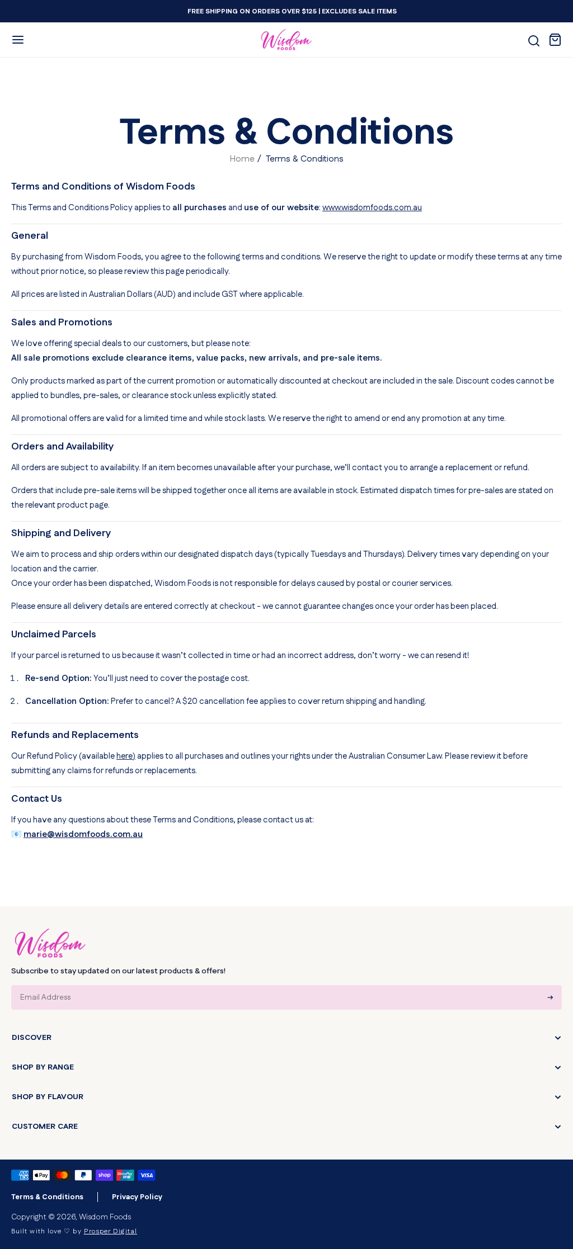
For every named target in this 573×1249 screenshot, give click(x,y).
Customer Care (45, 1126)
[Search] (534, 41)
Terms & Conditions (47, 1197)
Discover (31, 1037)
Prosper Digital (110, 1231)
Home (242, 159)
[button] (18, 39)
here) (125, 756)
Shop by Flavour (47, 1097)
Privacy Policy (137, 1197)
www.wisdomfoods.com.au (372, 208)
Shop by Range (43, 1067)
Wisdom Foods (105, 1217)
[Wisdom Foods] (50, 943)
